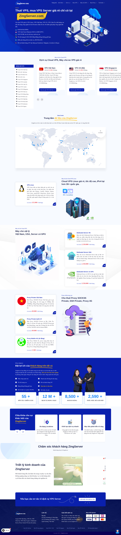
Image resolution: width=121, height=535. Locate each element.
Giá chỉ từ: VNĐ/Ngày (35, 202)
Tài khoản (100, 2)
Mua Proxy (93, 2)
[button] (117, 531)
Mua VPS (75, 2)
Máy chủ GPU (83, 2)
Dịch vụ (68, 2)
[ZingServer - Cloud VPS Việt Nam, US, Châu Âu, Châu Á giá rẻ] (22, 3)
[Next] (42, 99)
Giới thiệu (60, 2)
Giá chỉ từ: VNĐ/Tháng (85, 244)
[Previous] (38, 99)
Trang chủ (54, 2)
